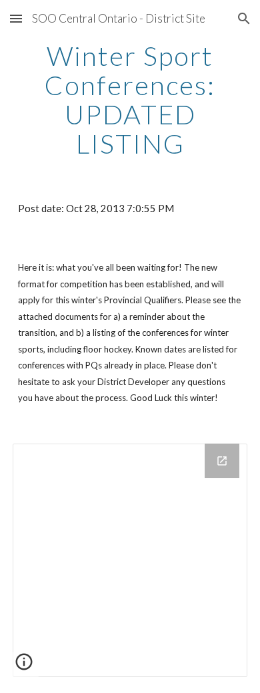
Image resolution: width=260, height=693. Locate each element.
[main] (130, 100)
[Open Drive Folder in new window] (222, 461)
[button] (16, 18)
